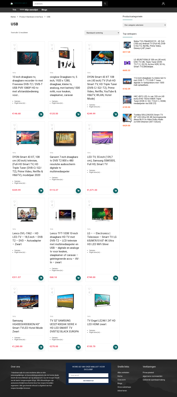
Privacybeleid (148, 372)
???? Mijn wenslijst (29, 10)
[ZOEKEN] (105, 3)
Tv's (14, 73)
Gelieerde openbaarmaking (154, 380)
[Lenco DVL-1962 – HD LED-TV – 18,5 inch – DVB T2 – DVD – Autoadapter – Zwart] (27, 214)
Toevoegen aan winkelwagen (40, 114)
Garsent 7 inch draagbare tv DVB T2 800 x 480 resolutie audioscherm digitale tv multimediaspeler (64, 164)
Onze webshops (124, 387)
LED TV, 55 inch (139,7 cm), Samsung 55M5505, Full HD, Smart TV (101, 160)
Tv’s (14, 10)
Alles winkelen (123, 372)
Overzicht (122, 380)
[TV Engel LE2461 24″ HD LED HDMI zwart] (102, 301)
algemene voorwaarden (152, 376)
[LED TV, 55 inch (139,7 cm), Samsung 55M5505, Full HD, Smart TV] (102, 138)
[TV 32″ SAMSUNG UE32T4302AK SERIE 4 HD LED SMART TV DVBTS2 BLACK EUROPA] (65, 301)
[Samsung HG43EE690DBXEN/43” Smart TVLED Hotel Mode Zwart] (27, 301)
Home (13, 17)
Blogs (44, 10)
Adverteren (122, 391)
